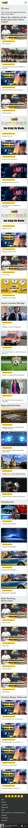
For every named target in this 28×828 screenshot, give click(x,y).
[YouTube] (16, 796)
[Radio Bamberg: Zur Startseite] (12, 2)
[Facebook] (9, 796)
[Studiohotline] (22, 796)
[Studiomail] (19, 796)
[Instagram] (12, 796)
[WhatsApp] (6, 796)
